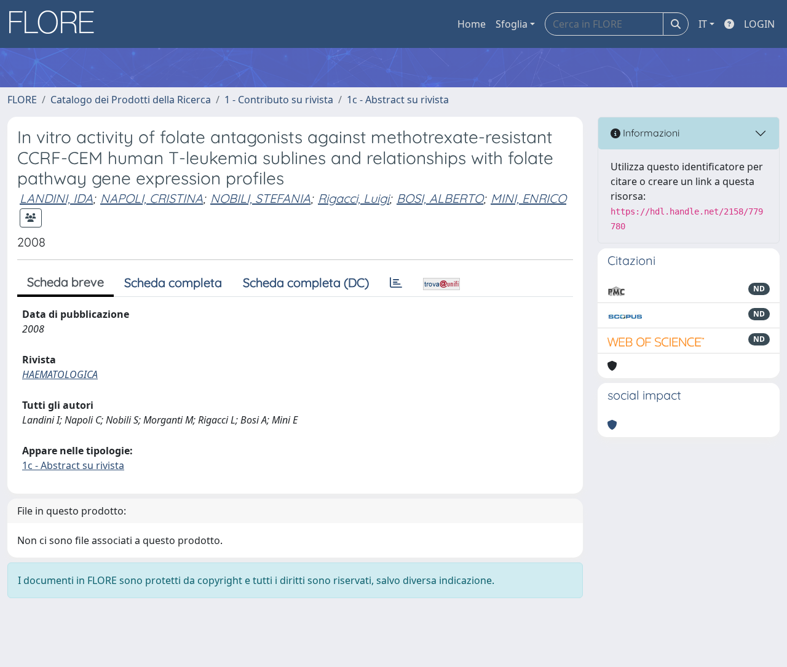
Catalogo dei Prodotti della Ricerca (130, 99)
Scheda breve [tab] (65, 282)
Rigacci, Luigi (353, 198)
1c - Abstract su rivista (398, 99)
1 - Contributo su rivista (278, 99)
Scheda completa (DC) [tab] (306, 282)
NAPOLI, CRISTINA (151, 198)
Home (471, 24)
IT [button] (702, 24)
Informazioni (649, 133)
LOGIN (759, 24)
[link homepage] (56, 24)
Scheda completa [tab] (173, 282)
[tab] (396, 283)
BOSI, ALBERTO (440, 198)
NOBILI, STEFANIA (260, 198)
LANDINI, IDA (56, 198)
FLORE (22, 99)
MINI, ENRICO (528, 198)
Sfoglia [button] (512, 24)
